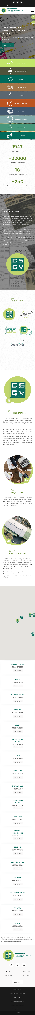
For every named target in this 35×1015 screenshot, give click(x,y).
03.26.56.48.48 (17, 789)
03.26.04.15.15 (17, 850)
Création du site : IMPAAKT (17, 1001)
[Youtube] (21, 2)
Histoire (26, 975)
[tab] (17, 63)
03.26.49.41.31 (17, 836)
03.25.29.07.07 (17, 819)
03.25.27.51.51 (17, 667)
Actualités (28, 5)
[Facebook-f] (14, 2)
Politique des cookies (17, 1009)
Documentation (21, 5)
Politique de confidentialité (17, 1005)
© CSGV (17, 1013)
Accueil (9, 971)
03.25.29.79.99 (17, 697)
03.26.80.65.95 (17, 880)
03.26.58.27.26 (17, 774)
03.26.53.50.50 (17, 911)
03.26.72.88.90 (17, 713)
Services (26, 971)
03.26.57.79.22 (17, 682)
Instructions (18, 670)
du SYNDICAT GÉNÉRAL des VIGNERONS (15, 10)
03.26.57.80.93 (17, 728)
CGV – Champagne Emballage (17, 993)
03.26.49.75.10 (17, 896)
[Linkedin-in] (17, 2)
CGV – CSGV (17, 997)
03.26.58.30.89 (17, 865)
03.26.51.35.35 (17, 758)
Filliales (8, 975)
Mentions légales (17, 989)
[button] (2, 36)
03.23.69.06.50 (17, 805)
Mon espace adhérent (9, 5)
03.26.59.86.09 (17, 926)
